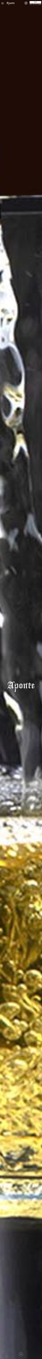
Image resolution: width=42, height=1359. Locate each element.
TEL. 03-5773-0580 (35, 4)
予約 (35, 2)
